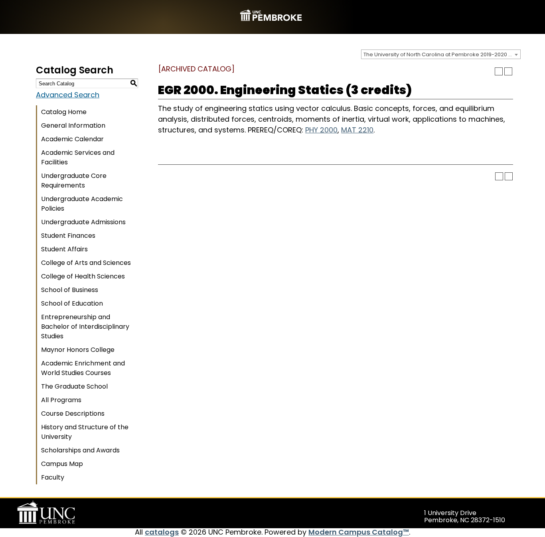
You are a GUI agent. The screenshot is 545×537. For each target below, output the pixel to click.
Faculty (52, 477)
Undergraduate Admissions (83, 222)
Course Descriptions (73, 413)
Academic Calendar (72, 139)
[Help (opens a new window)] (508, 71)
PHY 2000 (321, 130)
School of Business (69, 289)
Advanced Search (67, 95)
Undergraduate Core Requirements (74, 180)
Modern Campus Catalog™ (358, 532)
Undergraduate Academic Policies (82, 203)
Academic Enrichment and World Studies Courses (83, 368)
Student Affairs (64, 249)
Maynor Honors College (78, 349)
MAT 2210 (357, 130)
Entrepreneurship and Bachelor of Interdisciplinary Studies (85, 326)
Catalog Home (64, 111)
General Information (73, 125)
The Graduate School (74, 386)
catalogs (162, 532)
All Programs (61, 400)
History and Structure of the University (84, 431)
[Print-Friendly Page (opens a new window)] (499, 71)
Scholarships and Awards (80, 450)
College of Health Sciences (83, 276)
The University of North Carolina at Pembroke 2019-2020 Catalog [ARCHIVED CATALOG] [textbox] (441, 54)
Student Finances (68, 235)
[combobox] (441, 54)
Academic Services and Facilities (78, 157)
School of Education (72, 303)
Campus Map (62, 463)
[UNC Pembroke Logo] (61, 512)
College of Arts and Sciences (86, 262)
